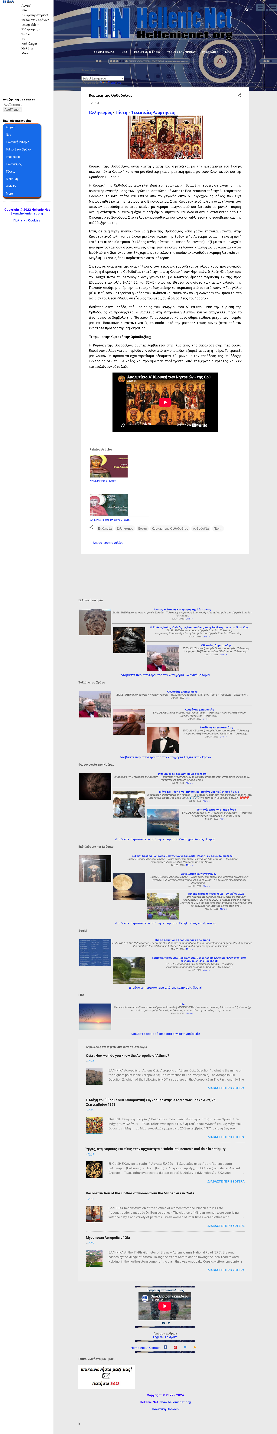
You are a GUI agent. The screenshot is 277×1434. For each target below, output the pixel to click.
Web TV (11, 186)
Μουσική (12, 179)
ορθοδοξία (201, 528)
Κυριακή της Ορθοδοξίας (170, 528)
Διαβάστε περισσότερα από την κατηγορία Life (165, 1034)
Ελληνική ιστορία (147, 52)
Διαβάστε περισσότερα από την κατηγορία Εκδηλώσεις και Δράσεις (165, 923)
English (158, 1337)
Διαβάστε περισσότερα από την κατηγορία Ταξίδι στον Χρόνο (165, 757)
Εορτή (142, 528)
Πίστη (121, 112)
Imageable (210, 52)
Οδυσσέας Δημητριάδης (216, 645)
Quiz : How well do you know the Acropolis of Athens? (127, 1056)
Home (135, 1348)
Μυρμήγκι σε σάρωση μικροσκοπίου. (182, 773)
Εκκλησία (105, 528)
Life (182, 1004)
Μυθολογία (29, 44)
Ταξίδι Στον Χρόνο (18, 149)
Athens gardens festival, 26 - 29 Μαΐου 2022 (216, 893)
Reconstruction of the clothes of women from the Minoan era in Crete (140, 1193)
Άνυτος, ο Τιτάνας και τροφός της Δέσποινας (182, 609)
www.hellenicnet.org (175, 1402)
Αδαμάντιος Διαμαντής (199, 709)
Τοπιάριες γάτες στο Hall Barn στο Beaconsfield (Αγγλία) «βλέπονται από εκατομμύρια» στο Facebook (199, 959)
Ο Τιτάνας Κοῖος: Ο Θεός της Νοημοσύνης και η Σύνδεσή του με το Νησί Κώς (199, 627)
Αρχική (26, 5)
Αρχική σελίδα (104, 52)
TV (23, 39)
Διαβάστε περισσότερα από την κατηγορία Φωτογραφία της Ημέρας (165, 839)
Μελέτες (27, 48)
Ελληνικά (171, 1337)
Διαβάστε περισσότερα (226, 1088)
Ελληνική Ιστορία (17, 142)
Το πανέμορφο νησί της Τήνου (216, 809)
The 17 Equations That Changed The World (182, 939)
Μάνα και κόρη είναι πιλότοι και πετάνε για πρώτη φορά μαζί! (199, 791)
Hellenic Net (8, 10)
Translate (114, 82)
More (229, 52)
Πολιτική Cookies (165, 1409)
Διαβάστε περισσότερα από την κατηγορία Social (165, 987)
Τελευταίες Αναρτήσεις (153, 112)
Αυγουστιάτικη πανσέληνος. (199, 873)
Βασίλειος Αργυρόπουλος (216, 727)
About (144, 1348)
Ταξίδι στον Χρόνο (181, 52)
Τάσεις (26, 34)
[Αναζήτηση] (247, 10)
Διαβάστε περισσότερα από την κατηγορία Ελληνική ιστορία (165, 675)
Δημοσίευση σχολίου (108, 543)
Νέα (124, 52)
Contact (155, 1348)
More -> (189, 619)
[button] (239, 96)
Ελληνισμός (100, 112)
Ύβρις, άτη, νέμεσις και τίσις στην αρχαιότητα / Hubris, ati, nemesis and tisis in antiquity (156, 1149)
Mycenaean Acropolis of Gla (108, 1238)
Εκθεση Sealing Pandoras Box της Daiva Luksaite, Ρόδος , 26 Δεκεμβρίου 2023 (182, 855)
